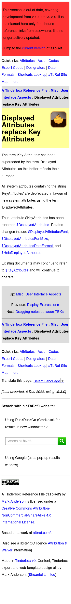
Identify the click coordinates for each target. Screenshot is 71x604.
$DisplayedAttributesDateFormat (27, 245)
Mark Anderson (14, 501)
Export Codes (12, 67)
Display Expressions (43, 304)
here (15, 81)
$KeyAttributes (17, 269)
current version (34, 47)
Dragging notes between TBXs (40, 311)
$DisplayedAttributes (33, 224)
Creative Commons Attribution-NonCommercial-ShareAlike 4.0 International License (26, 515)
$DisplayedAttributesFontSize (25, 238)
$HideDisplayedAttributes (21, 252)
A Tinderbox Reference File (25, 90)
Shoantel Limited (42, 574)
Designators (35, 67)
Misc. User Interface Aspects (38, 293)
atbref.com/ (42, 532)
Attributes (27, 60)
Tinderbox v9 (25, 560)
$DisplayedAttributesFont (48, 231)
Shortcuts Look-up (32, 74)
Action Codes (48, 60)
